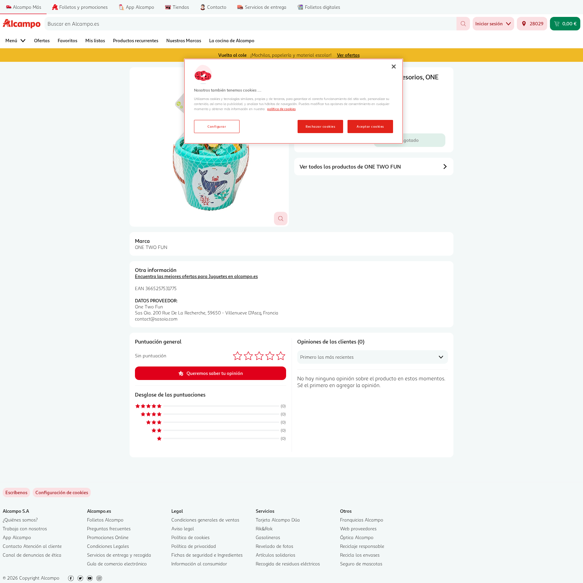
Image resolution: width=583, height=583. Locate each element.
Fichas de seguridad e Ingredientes (207, 555)
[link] (62, 492)
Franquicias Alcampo (361, 520)
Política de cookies (190, 537)
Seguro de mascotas (361, 563)
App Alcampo (17, 537)
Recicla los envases (360, 555)
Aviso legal (182, 528)
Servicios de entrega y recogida (119, 555)
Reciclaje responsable (362, 546)
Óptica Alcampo (356, 537)
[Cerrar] (393, 66)
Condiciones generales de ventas (205, 520)
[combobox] (250, 23)
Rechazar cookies (320, 126)
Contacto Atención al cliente (32, 546)
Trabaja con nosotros (25, 528)
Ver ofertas (348, 55)
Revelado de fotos (274, 546)
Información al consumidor (199, 563)
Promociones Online (108, 537)
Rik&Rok (264, 528)
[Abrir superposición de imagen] (280, 218)
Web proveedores (358, 528)
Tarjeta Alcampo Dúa (278, 520)
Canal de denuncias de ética (32, 555)
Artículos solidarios (275, 555)
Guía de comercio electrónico (117, 563)
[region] (293, 101)
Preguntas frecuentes (109, 528)
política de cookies (281, 109)
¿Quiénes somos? (20, 520)
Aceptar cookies (370, 126)
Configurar (216, 126)
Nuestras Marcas (183, 40)
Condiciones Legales (108, 546)
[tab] (209, 147)
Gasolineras (268, 537)
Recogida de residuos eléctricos (288, 563)
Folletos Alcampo (105, 520)
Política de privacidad (193, 546)
